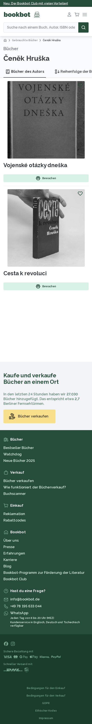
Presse (9, 547)
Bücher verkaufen (18, 481)
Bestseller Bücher (18, 448)
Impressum (46, 718)
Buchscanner (14, 494)
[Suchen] (83, 27)
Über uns (11, 540)
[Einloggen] (69, 14)
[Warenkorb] (77, 14)
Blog (7, 566)
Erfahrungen (14, 553)
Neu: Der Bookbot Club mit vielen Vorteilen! (35, 3)
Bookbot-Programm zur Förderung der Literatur (44, 573)
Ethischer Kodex (46, 710)
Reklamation (14, 514)
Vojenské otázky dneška (35, 165)
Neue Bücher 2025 (19, 461)
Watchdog (12, 454)
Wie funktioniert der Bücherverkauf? (34, 487)
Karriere (10, 560)
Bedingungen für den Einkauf (46, 688)
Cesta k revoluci (24, 273)
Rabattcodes (14, 520)
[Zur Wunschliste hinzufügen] (80, 85)
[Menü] (85, 14)
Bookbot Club (15, 579)
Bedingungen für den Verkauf (46, 695)
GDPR (46, 703)
